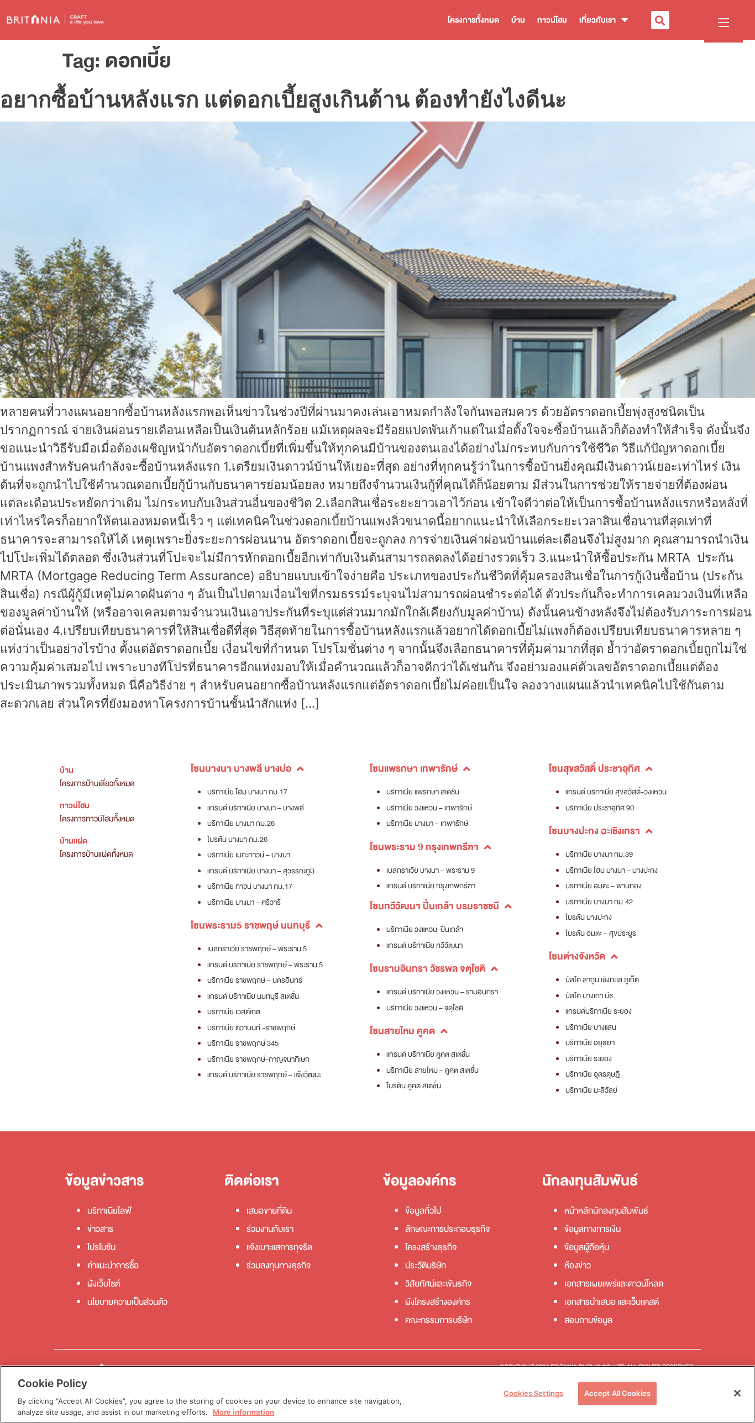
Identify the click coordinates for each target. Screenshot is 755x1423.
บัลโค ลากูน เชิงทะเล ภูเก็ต (602, 979)
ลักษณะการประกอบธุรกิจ (447, 1229)
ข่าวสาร (100, 1229)
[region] (377, 1394)
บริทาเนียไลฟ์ (109, 1211)
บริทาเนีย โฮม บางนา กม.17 (247, 792)
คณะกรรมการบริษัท (438, 1320)
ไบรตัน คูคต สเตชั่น (413, 1085)
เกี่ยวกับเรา (597, 20)
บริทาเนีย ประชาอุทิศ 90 (599, 808)
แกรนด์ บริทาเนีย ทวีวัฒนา (424, 945)
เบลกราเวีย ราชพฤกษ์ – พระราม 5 (257, 948)
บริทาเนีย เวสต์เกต (233, 1011)
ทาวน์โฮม (552, 20)
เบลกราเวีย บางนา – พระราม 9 (430, 870)
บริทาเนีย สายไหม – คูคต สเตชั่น (432, 1070)
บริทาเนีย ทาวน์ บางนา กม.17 (249, 886)
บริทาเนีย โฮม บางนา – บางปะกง (611, 870)
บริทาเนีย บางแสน (590, 1027)
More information (243, 1411)
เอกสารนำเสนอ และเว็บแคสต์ (611, 1302)
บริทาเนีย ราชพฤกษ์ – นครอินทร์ (254, 980)
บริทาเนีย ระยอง (588, 1058)
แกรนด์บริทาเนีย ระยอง (598, 1011)
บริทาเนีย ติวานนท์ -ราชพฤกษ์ (251, 1027)
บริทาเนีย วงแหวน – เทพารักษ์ (429, 808)
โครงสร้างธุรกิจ (431, 1247)
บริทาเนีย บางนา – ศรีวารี (244, 902)
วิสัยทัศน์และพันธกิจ (438, 1284)
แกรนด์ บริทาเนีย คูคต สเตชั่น (428, 1054)
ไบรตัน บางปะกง (588, 917)
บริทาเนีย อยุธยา (590, 1042)
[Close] (737, 1393)
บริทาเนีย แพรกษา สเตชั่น (422, 792)
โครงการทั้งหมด (473, 20)
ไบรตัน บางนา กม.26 (237, 839)
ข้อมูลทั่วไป (423, 1211)
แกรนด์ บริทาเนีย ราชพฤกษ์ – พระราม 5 (265, 964)
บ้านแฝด (73, 840)
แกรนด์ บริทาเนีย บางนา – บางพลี (255, 808)
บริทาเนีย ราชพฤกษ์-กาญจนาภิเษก (258, 1059)
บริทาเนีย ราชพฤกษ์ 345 (243, 1043)
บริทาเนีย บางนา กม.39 (599, 854)
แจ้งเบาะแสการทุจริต (279, 1247)
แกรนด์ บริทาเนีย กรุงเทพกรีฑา (430, 885)
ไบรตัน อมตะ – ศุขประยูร (600, 933)
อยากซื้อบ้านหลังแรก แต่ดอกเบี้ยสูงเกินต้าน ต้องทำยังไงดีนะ (283, 99)
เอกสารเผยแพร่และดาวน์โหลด (613, 1284)
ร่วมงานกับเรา (270, 1229)
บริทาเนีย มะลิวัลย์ (591, 1090)
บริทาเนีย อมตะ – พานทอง (603, 885)
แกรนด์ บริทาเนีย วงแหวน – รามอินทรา (442, 991)
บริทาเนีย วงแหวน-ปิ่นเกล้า (424, 929)
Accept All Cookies (617, 1393)
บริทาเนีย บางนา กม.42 (599, 901)
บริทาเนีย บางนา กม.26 (241, 823)
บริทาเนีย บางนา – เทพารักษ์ (427, 823)
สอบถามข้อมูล (588, 1320)
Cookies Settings (533, 1393)
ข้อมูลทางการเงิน (592, 1229)
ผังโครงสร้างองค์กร (437, 1302)
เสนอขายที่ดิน (269, 1211)
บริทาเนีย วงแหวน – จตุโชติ (424, 1008)
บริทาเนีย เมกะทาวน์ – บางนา (248, 854)
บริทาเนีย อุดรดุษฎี (592, 1074)
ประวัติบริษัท (425, 1265)
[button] (660, 20)
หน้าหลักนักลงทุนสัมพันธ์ (606, 1211)
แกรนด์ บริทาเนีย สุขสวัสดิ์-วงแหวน (616, 792)
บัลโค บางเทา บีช (589, 995)
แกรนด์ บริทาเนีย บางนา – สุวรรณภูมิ (260, 871)
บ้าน (518, 20)
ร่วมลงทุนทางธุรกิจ (279, 1265)
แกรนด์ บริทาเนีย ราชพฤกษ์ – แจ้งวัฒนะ (264, 1074)
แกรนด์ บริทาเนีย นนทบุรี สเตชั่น (253, 996)
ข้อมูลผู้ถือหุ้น (586, 1247)
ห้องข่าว (577, 1265)
